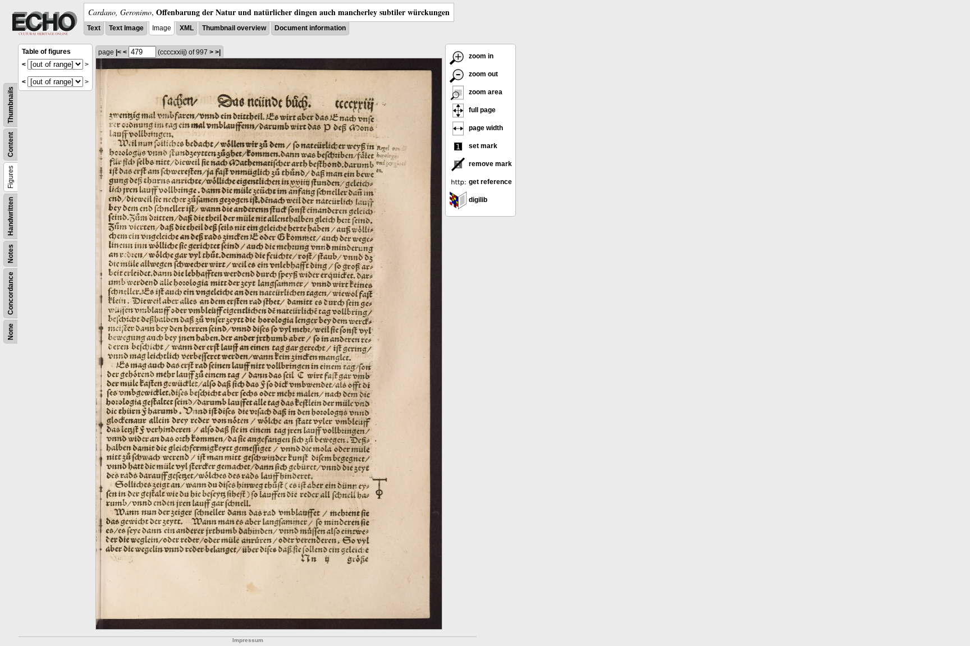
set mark (482, 146)
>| (218, 52)
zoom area (484, 92)
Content (11, 144)
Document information (310, 28)
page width (485, 128)
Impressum (247, 640)
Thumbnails (11, 104)
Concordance (11, 293)
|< (118, 52)
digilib (477, 200)
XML (187, 28)
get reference (489, 182)
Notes (11, 253)
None (11, 331)
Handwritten (11, 216)
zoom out (482, 74)
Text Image (126, 28)
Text (93, 28)
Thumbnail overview (234, 28)
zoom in (480, 56)
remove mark (489, 164)
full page (481, 110)
